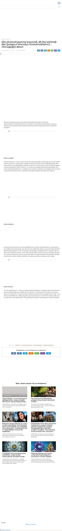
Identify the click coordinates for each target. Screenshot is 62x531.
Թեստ (18, 345)
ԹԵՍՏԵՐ (23, 50)
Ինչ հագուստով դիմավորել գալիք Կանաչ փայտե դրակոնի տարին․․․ (43, 400)
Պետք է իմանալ (48, 345)
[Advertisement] (32, 22)
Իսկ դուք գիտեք (27, 345)
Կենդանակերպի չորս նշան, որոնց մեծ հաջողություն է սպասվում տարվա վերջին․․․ (42, 454)
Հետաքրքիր (37, 345)
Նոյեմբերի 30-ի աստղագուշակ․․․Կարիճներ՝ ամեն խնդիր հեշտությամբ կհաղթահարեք (14, 454)
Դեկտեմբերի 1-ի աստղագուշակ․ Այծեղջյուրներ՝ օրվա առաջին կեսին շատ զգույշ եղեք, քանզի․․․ (14, 400)
